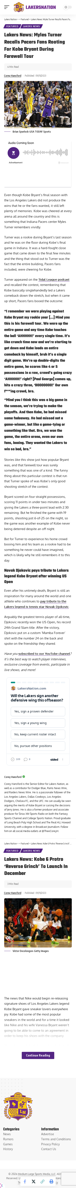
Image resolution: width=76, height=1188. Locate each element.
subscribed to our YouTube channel (44, 654)
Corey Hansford (12, 75)
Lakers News (31, 26)
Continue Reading (38, 1055)
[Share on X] (33, 1181)
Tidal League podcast (53, 280)
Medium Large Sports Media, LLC (37, 1174)
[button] (7, 7)
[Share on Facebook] (24, 1181)
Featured (12, 26)
